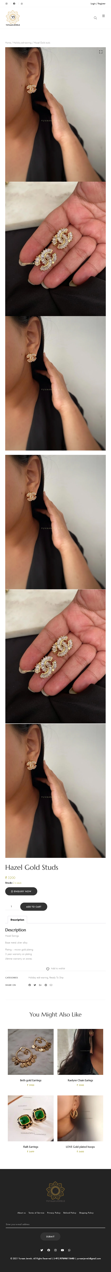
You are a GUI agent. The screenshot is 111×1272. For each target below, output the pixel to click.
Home (8, 42)
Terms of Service (36, 1212)
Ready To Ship (56, 977)
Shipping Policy (86, 1212)
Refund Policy (69, 1212)
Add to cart (33, 906)
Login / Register (98, 3)
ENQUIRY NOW (22, 891)
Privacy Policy (54, 1212)
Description (17, 919)
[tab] (17, 919)
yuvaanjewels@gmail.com (89, 1258)
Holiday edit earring (22, 42)
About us (21, 1212)
